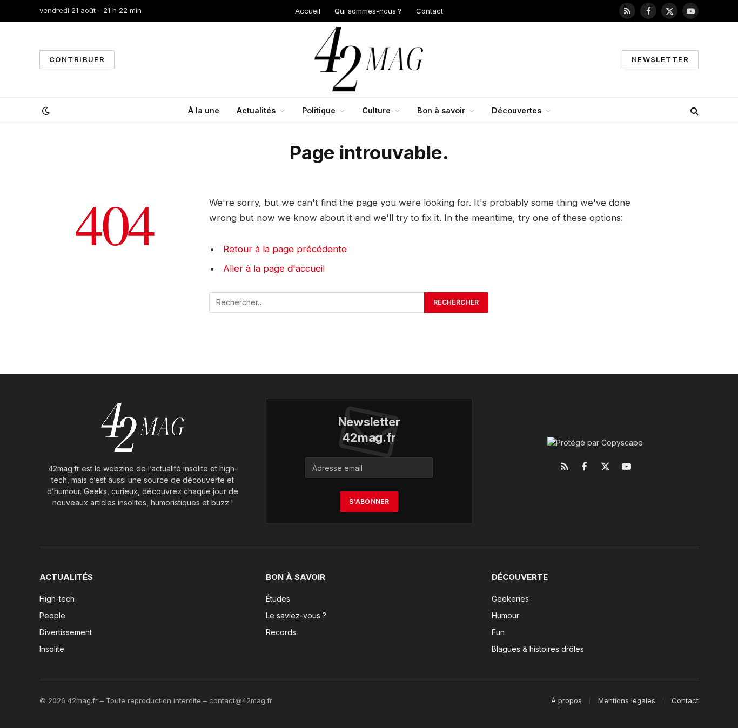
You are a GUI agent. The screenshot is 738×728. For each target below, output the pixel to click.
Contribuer (77, 59)
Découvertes (516, 110)
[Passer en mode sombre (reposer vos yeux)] (44, 110)
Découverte (520, 577)
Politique (319, 110)
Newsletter (660, 59)
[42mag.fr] (369, 59)
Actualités (256, 110)
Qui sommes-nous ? (368, 10)
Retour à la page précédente (285, 249)
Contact (429, 10)
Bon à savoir (441, 110)
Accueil (307, 10)
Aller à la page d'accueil (274, 268)
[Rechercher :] (317, 302)
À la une (203, 110)
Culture (376, 110)
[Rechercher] (693, 111)
